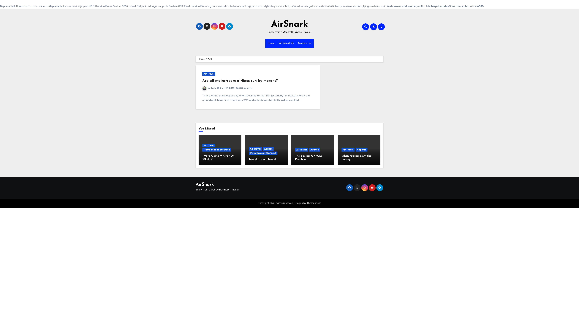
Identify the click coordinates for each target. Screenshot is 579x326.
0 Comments (246, 88)
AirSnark (289, 24)
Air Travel (209, 74)
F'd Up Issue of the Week (217, 150)
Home (271, 43)
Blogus (299, 203)
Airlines (268, 149)
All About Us (286, 43)
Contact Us (304, 43)
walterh (211, 88)
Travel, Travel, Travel (262, 159)
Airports (361, 150)
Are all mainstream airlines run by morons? (240, 81)
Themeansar (314, 203)
